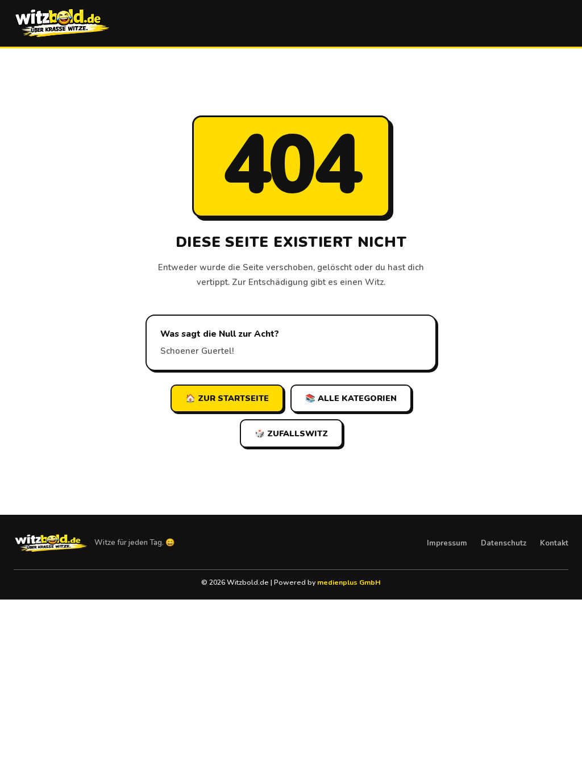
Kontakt (554, 543)
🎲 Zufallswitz (291, 433)
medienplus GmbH (349, 582)
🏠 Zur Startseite (227, 398)
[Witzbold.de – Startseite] (62, 23)
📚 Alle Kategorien (351, 398)
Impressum (447, 543)
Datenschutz (503, 543)
